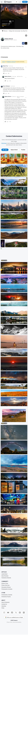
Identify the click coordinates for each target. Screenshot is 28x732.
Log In (20, 1)
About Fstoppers (5, 602)
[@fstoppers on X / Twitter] (16, 612)
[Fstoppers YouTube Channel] (8, 612)
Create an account (11, 61)
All (5, 150)
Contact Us (4, 604)
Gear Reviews (4, 576)
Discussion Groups (6, 587)
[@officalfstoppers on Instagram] (4, 612)
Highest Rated (14, 150)
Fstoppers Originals (6, 577)
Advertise (3, 606)
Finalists (23, 150)
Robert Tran (5, 66)
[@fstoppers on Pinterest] (20, 612)
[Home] (8, 1)
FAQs (2, 608)
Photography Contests (6, 589)
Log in (3, 61)
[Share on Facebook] (23, 43)
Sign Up (24, 1)
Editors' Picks (4, 583)
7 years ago (10, 65)
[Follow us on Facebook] (12, 612)
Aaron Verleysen (6, 86)
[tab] (5, 150)
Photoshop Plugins (6, 596)
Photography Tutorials (6, 594)
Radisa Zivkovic (9, 39)
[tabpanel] (14, 360)
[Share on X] (26, 43)
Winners (5, 31)
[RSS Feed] (24, 612)
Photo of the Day (5, 585)
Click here (3, 143)
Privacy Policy (9, 622)
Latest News (4, 574)
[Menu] (1, 2)
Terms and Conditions (17, 622)
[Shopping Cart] (16, 1)
